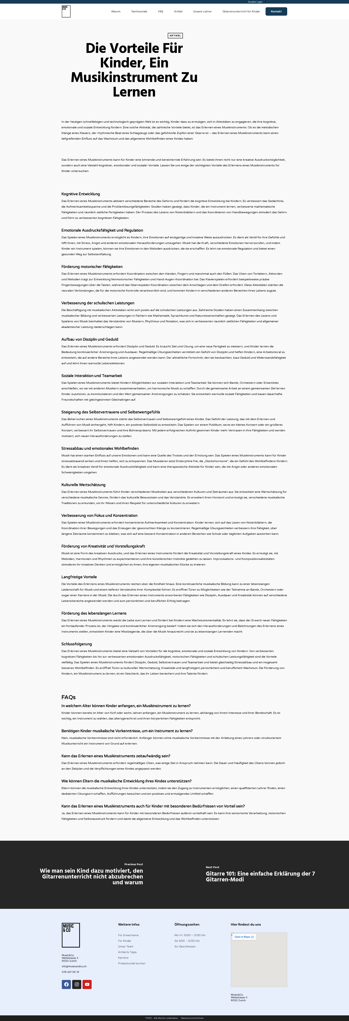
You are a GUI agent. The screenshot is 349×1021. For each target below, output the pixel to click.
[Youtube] (87, 984)
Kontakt (276, 11)
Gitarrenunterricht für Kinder (241, 11)
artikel (175, 35)
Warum (115, 11)
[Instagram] (76, 984)
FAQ (160, 11)
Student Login (255, 1)
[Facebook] (66, 984)
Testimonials (139, 11)
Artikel (178, 11)
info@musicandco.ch (74, 966)
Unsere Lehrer (202, 11)
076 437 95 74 (70, 972)
